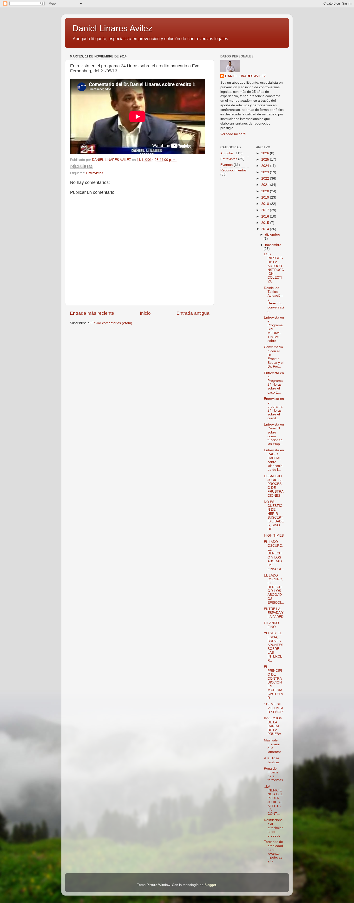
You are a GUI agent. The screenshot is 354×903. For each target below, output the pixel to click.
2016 (265, 216)
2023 (265, 172)
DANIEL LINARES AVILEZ (245, 76)
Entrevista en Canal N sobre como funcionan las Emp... (274, 434)
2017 (265, 210)
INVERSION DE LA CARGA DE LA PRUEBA (273, 726)
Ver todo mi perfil (233, 134)
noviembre (273, 245)
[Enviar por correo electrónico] (72, 166)
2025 (265, 159)
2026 (265, 153)
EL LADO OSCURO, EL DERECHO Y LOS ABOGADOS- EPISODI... (274, 589)
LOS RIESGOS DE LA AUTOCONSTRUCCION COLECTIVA (274, 267)
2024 (265, 166)
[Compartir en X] (81, 166)
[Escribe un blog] (76, 166)
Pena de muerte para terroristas (273, 774)
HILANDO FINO (271, 625)
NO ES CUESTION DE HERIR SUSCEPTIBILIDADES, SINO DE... (274, 515)
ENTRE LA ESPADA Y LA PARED (273, 612)
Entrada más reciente (92, 313)
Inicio (145, 313)
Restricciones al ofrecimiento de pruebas (273, 827)
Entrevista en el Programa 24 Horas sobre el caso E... (274, 382)
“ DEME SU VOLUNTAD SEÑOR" (274, 708)
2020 (265, 191)
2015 (265, 223)
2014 (265, 229)
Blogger (210, 885)
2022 (265, 178)
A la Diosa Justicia (271, 760)
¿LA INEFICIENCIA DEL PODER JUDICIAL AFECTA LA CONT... (273, 800)
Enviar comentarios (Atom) (112, 323)
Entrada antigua (193, 313)
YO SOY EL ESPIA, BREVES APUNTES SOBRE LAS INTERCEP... (273, 646)
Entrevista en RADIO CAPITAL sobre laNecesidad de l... (274, 459)
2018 (265, 204)
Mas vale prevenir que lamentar (272, 746)
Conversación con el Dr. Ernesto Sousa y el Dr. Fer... (273, 356)
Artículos (227, 153)
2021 (265, 185)
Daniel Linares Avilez (112, 28)
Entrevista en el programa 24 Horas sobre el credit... (274, 408)
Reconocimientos (233, 170)
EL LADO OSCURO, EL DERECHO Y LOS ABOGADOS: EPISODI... (274, 555)
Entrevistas (94, 173)
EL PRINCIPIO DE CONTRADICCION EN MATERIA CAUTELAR (273, 682)
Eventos (226, 165)
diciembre (272, 234)
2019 (265, 197)
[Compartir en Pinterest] (90, 166)
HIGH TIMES (274, 535)
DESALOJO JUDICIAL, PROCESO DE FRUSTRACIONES (273, 485)
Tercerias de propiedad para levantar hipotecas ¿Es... (273, 851)
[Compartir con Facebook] (86, 166)
